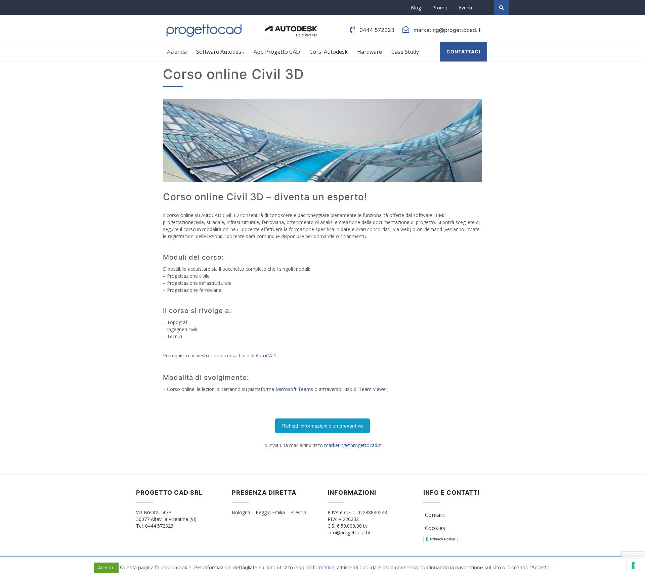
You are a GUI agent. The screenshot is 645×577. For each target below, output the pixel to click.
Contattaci (463, 51)
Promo (439, 7)
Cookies (435, 528)
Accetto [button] (106, 567)
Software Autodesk (220, 51)
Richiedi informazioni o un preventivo (322, 426)
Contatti (435, 515)
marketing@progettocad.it (352, 445)
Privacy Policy (442, 539)
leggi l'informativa (314, 567)
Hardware (369, 51)
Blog (416, 7)
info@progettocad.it (349, 532)
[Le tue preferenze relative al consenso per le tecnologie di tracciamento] (633, 565)
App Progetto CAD (277, 51)
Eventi (465, 7)
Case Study (405, 51)
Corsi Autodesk (328, 51)
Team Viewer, (374, 389)
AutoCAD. (266, 355)
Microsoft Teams (294, 389)
